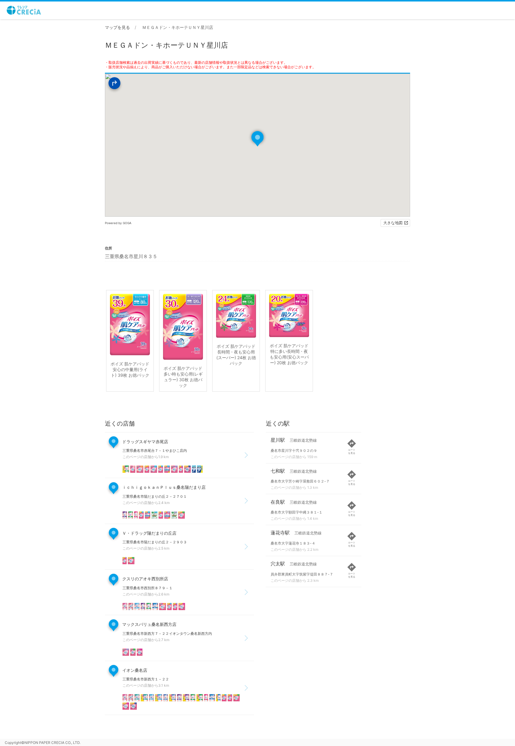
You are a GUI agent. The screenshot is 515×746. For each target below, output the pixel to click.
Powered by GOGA (118, 223)
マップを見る (117, 27)
